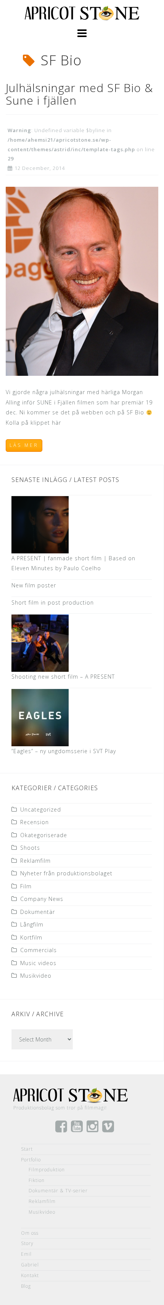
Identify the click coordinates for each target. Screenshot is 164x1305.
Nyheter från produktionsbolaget (66, 873)
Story (27, 1243)
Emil (26, 1254)
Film (26, 886)
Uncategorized (40, 809)
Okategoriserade (43, 835)
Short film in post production (52, 602)
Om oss (30, 1233)
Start (27, 1149)
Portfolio (31, 1159)
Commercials (38, 950)
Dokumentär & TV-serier (58, 1190)
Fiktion (37, 1180)
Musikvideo (35, 975)
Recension (34, 822)
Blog (26, 1286)
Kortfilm (31, 937)
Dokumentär (37, 911)
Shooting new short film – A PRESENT (63, 676)
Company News (41, 898)
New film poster (33, 585)
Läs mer (24, 445)
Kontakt (30, 1275)
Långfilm (31, 924)
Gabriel (30, 1264)
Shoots (30, 847)
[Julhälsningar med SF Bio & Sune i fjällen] (82, 280)
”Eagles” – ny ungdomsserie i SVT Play (63, 751)
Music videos (38, 963)
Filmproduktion (47, 1169)
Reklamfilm (35, 860)
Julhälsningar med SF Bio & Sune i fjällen (79, 94)
